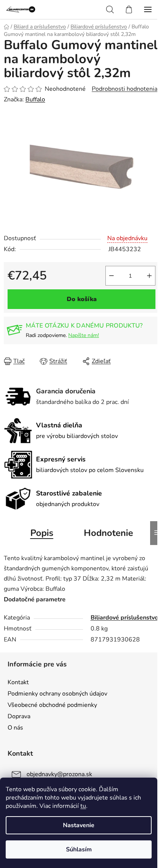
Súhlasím (79, 849)
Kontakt (18, 682)
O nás (15, 728)
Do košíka (82, 299)
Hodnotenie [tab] (108, 533)
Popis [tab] (41, 533)
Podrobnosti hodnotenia (124, 89)
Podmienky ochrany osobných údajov (57, 693)
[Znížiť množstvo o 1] (111, 275)
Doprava (19, 716)
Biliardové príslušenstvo (124, 617)
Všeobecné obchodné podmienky (52, 705)
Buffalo (35, 99)
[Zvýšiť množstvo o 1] (149, 275)
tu (83, 806)
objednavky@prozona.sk (59, 774)
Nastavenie (78, 825)
